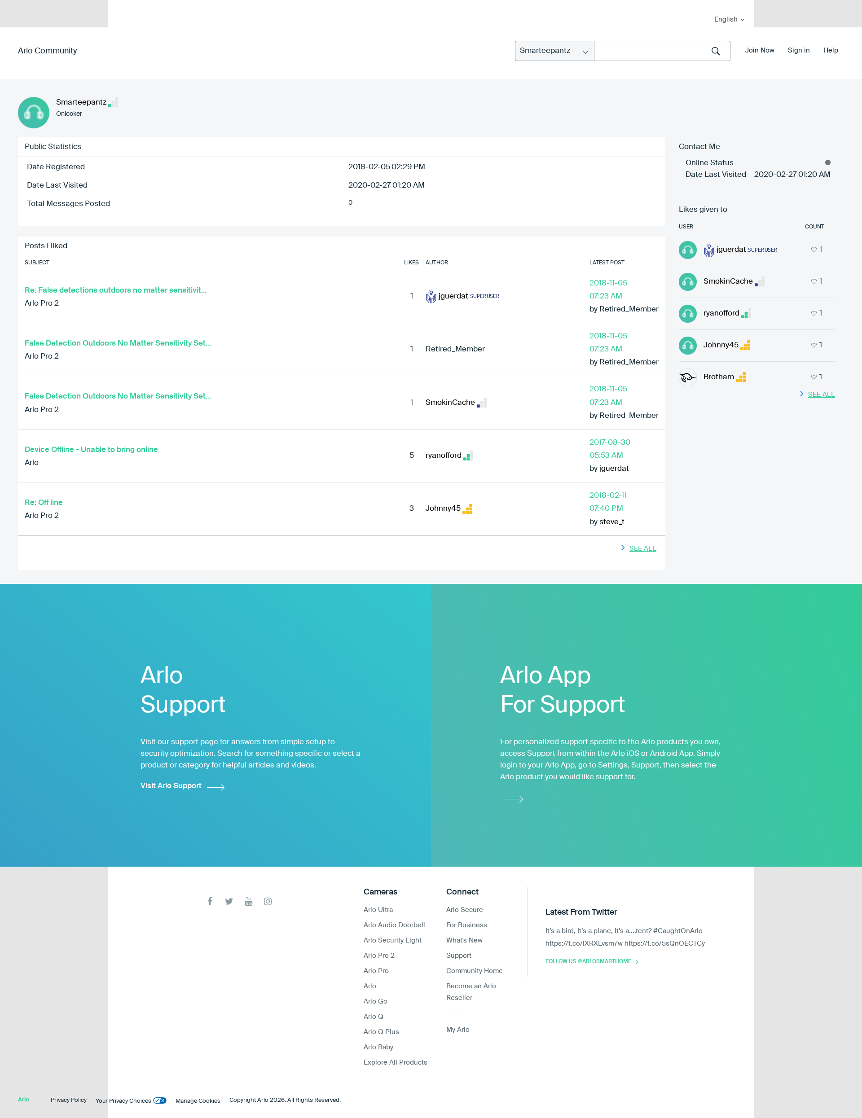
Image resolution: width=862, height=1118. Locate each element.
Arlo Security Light (393, 940)
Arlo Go (375, 1001)
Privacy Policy (69, 1100)
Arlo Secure (464, 910)
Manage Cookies (198, 1101)
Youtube (248, 901)
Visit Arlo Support (171, 786)
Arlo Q (373, 1016)
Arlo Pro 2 (42, 303)
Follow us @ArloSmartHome (588, 962)
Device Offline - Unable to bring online (91, 450)
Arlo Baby (378, 1047)
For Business (466, 925)
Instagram (267, 901)
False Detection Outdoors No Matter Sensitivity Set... (118, 343)
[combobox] (662, 51)
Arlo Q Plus (381, 1032)
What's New (464, 940)
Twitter (229, 901)
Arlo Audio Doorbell (394, 925)
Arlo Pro (376, 971)
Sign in (799, 50)
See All (642, 548)
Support (458, 955)
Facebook (210, 901)
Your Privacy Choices (123, 1101)
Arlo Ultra (378, 910)
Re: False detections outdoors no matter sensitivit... (116, 290)
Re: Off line (44, 503)
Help (830, 50)
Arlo (32, 463)
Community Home (474, 971)
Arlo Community (47, 51)
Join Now (759, 50)
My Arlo (121, 5)
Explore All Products (395, 1062)
